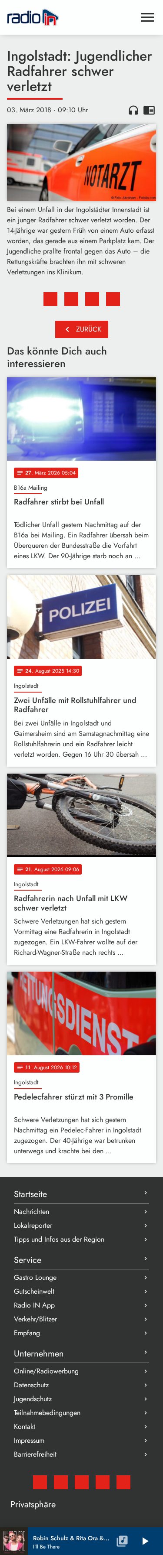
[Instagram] (82, 1482)
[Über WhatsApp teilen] (92, 299)
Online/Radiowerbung (46, 1371)
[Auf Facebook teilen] (50, 299)
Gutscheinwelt (34, 1291)
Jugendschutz (33, 1399)
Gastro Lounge (35, 1277)
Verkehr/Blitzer (35, 1319)
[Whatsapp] (103, 1482)
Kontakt (24, 1426)
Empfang (27, 1333)
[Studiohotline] (123, 1482)
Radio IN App (34, 1305)
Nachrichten (31, 1212)
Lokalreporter (33, 1225)
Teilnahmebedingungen (47, 1413)
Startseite (30, 1194)
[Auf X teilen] (71, 299)
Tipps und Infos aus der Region (59, 1239)
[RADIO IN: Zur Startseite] (71, 17)
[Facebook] (61, 1482)
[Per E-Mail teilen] (113, 299)
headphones (133, 110)
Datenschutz (31, 1385)
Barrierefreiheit (35, 1454)
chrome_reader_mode (149, 110)
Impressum (29, 1440)
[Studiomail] (40, 1482)
